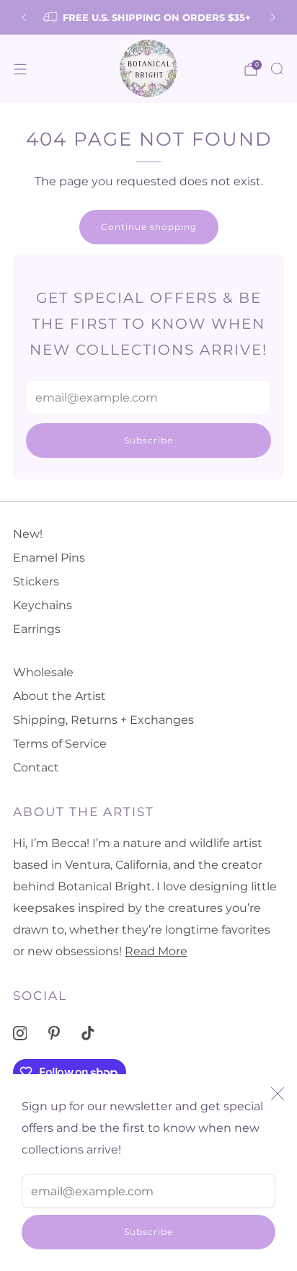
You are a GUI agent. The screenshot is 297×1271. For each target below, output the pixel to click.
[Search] (277, 68)
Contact (36, 767)
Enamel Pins (49, 557)
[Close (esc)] (277, 1093)
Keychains (42, 605)
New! (28, 534)
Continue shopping (149, 226)
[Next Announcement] (273, 17)
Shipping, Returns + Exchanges (103, 720)
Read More (156, 951)
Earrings (37, 629)
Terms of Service (60, 743)
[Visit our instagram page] (20, 1033)
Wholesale (43, 672)
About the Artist (59, 696)
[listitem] (148, 17)
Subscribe (148, 1231)
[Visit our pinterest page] (54, 1033)
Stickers (36, 581)
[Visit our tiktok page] (88, 1033)
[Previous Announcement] (23, 17)
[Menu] (20, 69)
